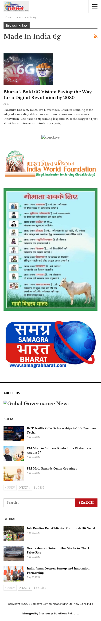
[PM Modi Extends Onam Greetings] (14, 474)
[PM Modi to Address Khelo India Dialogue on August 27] (14, 453)
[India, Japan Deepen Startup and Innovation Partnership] (14, 573)
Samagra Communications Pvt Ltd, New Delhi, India (62, 603)
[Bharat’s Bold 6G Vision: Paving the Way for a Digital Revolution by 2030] (28, 69)
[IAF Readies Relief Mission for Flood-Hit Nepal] (14, 533)
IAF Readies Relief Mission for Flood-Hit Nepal (61, 528)
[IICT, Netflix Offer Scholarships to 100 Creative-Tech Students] (14, 433)
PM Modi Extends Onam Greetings (52, 468)
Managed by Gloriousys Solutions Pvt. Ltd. (50, 613)
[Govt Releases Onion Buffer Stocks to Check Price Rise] (14, 553)
